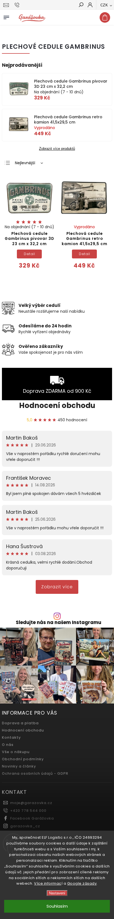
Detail (29, 253)
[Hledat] (81, 5)
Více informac (47, 883)
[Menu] (6, 16)
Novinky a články (19, 766)
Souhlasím (57, 906)
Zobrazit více (57, 587)
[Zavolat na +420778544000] (18, 5)
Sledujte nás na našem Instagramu (58, 622)
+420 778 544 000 (28, 810)
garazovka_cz (25, 826)
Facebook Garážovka (32, 818)
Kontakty (11, 737)
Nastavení (57, 893)
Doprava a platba (20, 723)
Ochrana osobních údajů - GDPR (35, 773)
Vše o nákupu (16, 751)
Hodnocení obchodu (57, 405)
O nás (8, 744)
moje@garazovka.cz (31, 802)
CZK (104, 5)
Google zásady (82, 883)
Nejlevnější (25, 163)
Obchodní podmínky (23, 759)
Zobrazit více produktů (57, 148)
